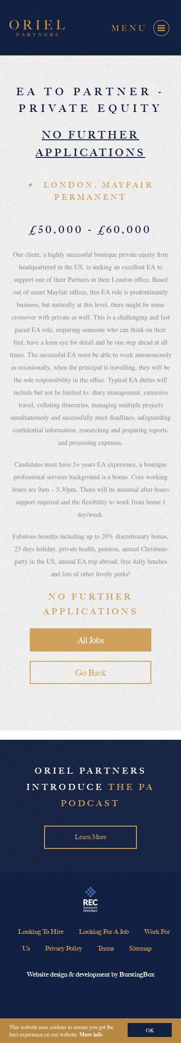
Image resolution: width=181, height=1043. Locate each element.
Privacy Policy (63, 948)
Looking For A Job (104, 932)
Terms (105, 948)
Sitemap (140, 948)
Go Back (90, 673)
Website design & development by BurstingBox (91, 974)
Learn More (90, 837)
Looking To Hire (41, 932)
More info (91, 1034)
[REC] (90, 900)
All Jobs (91, 640)
